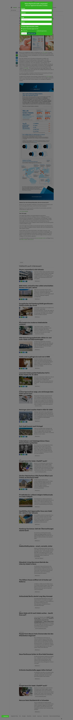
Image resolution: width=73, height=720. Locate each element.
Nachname (23, 13)
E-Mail (23, 17)
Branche (23, 22)
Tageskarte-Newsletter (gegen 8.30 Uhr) (30, 28)
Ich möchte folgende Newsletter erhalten (29, 26)
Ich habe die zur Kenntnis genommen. (34, 31)
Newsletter (6, 716)
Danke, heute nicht (31, 33)
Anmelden (24, 33)
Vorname (23, 8)
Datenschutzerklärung (31, 31)
